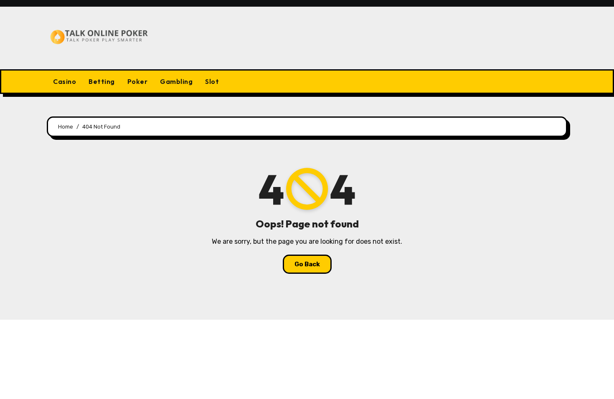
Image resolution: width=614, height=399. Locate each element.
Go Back (307, 264)
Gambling (176, 81)
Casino (64, 81)
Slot (212, 81)
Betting (102, 81)
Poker (137, 81)
